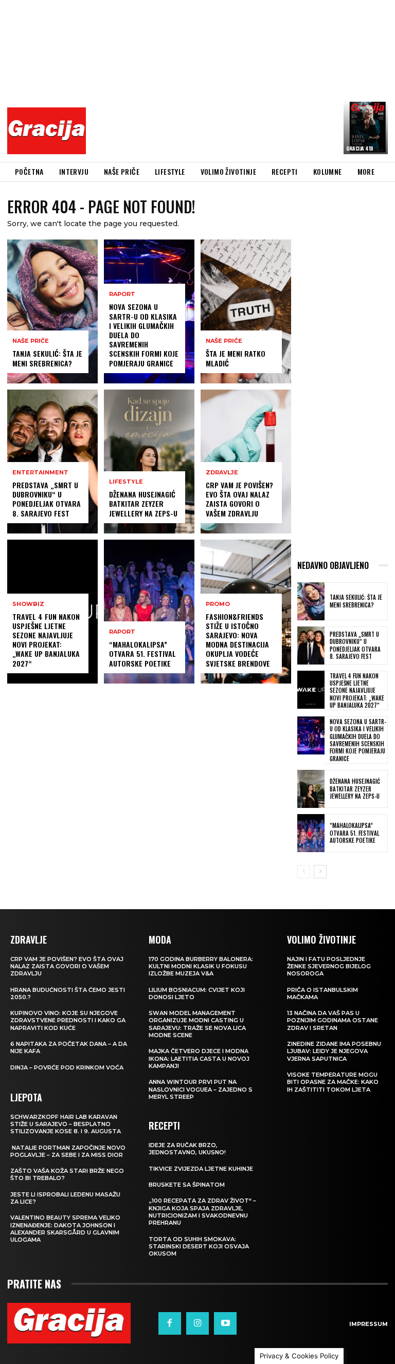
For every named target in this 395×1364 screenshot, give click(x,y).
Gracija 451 (359, 148)
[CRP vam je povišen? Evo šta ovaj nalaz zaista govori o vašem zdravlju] (246, 461)
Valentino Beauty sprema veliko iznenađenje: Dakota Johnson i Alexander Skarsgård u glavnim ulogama (65, 1228)
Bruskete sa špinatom (187, 1184)
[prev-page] (303, 871)
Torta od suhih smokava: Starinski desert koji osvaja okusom (199, 1247)
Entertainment (40, 472)
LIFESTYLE (126, 482)
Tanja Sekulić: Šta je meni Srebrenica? (47, 358)
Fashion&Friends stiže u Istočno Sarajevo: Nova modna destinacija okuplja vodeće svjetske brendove (238, 640)
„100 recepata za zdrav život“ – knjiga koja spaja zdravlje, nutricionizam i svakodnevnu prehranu (202, 1211)
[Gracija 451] (366, 127)
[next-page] (320, 871)
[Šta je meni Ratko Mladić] (246, 311)
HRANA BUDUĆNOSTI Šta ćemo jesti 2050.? (67, 993)
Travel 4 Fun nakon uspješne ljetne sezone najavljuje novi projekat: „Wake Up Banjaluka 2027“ (46, 640)
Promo (218, 604)
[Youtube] (225, 1323)
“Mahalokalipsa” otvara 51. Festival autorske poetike (142, 653)
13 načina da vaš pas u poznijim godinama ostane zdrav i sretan (332, 1020)
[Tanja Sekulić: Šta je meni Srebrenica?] (52, 311)
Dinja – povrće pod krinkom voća (66, 1067)
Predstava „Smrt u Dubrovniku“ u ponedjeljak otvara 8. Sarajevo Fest (46, 499)
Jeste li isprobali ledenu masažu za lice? (65, 1198)
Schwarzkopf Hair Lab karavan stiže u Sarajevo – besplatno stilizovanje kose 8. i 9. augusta (65, 1124)
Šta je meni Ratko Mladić (235, 358)
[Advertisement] (243, 80)
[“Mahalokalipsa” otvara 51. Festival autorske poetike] (149, 612)
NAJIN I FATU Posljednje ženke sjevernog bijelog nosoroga (329, 966)
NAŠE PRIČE (30, 341)
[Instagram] (197, 1323)
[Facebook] (169, 1323)
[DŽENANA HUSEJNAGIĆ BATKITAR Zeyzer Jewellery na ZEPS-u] (149, 461)
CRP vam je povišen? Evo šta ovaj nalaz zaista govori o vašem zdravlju (239, 499)
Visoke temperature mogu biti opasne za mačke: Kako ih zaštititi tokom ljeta (333, 1082)
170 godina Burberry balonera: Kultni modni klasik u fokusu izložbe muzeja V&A (201, 966)
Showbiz (28, 604)
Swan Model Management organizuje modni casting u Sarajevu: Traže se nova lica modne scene (197, 1024)
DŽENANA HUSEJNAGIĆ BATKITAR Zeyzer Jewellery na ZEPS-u (143, 503)
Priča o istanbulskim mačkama (322, 993)
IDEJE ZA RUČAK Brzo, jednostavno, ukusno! (187, 1148)
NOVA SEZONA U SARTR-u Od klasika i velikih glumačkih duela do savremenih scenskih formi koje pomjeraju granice (358, 739)
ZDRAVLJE (222, 472)
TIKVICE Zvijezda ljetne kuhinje (201, 1168)
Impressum (368, 1324)
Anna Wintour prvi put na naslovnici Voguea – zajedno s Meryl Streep (201, 1089)
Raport (122, 294)
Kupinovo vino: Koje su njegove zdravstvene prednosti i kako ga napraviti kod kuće (67, 1020)
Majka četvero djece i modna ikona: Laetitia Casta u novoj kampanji (199, 1058)
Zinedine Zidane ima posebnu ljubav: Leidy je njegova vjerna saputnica (334, 1051)
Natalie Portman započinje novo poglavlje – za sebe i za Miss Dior (67, 1151)
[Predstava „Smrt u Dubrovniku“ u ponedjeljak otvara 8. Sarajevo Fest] (52, 461)
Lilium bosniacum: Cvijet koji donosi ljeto (197, 993)
